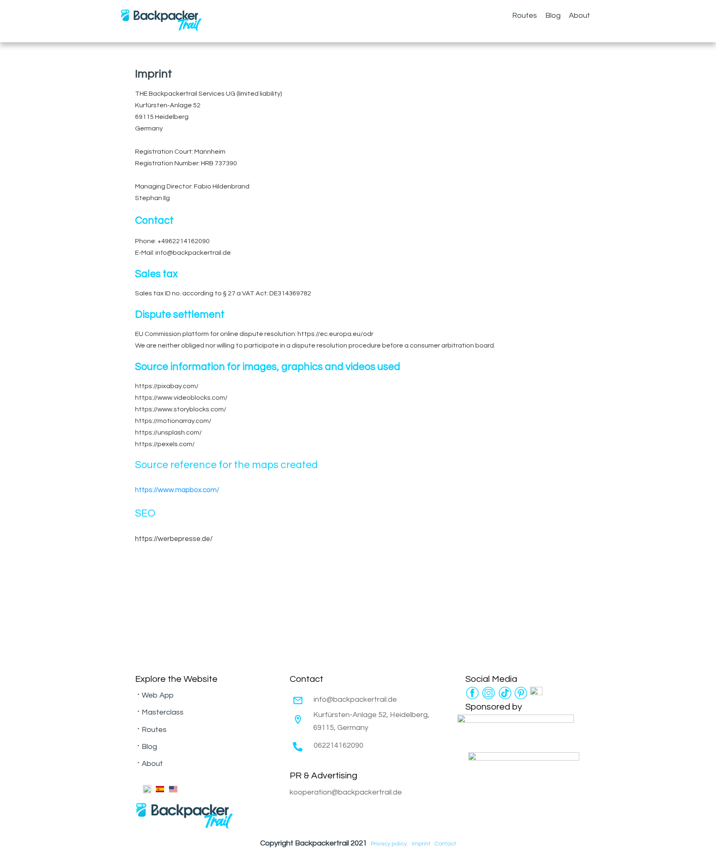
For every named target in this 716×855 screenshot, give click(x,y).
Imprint (421, 844)
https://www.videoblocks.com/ (181, 397)
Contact (445, 844)
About (152, 764)
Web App (158, 695)
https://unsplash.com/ (168, 432)
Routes (154, 730)
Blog (149, 747)
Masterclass (163, 712)
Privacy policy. (389, 844)
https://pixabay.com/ (166, 386)
